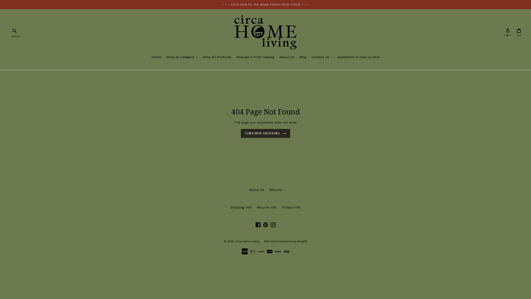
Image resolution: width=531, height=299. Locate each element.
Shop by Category (183, 57)
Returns (275, 190)
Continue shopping (262, 133)
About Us (286, 57)
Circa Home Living (247, 241)
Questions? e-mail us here (358, 57)
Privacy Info (291, 207)
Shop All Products (217, 57)
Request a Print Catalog (255, 57)
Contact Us (323, 57)
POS (267, 241)
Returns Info (267, 207)
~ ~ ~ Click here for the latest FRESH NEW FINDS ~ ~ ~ (265, 4)
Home (156, 57)
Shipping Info (241, 207)
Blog (303, 57)
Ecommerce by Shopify (291, 241)
